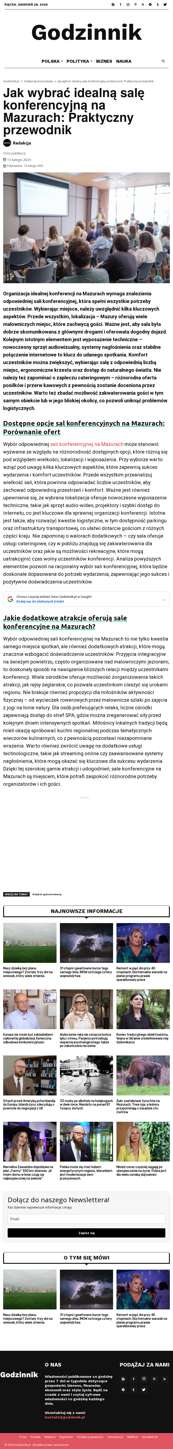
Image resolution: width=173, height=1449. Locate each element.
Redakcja (22, 143)
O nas (22, 1437)
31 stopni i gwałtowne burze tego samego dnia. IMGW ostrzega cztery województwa (86, 972)
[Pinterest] (135, 4)
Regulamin (66, 1437)
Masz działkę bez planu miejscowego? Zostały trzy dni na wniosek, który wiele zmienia (27, 972)
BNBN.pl (132, 1437)
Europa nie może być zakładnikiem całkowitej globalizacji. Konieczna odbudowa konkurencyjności (28, 1038)
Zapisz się (87, 1233)
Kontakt (35, 1437)
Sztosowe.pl (115, 1437)
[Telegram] (150, 4)
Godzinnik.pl (11, 81)
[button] (163, 61)
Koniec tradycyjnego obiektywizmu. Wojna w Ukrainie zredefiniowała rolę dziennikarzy (142, 1038)
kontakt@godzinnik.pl (65, 1417)
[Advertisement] (86, 835)
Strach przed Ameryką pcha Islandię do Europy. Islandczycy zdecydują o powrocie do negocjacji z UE (29, 1105)
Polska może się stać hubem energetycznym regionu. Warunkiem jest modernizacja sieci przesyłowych (86, 1172)
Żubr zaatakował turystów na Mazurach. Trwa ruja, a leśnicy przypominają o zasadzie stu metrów (138, 1106)
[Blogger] (113, 4)
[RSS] (142, 4)
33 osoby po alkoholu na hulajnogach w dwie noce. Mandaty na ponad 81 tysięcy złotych (86, 1105)
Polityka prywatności (90, 1437)
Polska (51, 61)
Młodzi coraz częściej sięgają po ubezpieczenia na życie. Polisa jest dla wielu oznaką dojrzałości (141, 1171)
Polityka (78, 61)
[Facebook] (120, 4)
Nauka (124, 61)
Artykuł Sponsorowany (38, 81)
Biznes (104, 61)
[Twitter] (165, 4)
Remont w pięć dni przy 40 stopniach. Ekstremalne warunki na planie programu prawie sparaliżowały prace (141, 974)
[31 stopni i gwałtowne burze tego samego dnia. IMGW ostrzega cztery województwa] (86, 943)
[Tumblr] (157, 4)
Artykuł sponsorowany (46, 894)
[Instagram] (128, 4)
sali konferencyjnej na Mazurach (86, 444)
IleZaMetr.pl (150, 1437)
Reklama (50, 1437)
